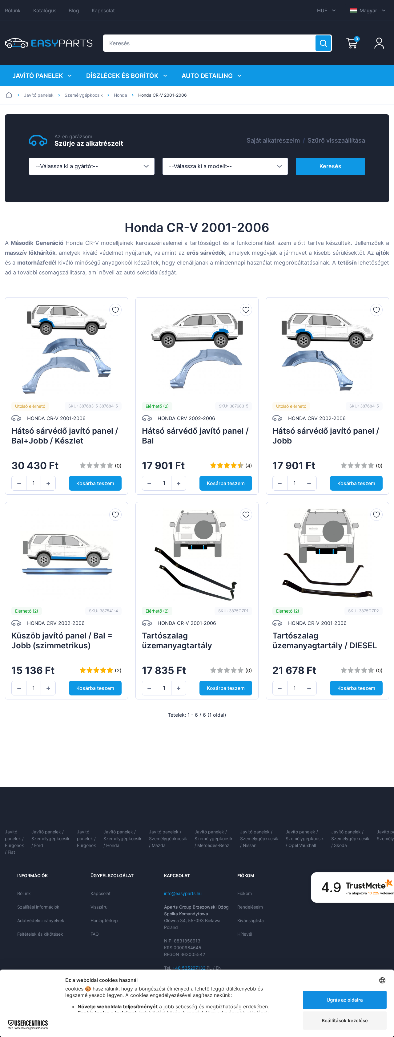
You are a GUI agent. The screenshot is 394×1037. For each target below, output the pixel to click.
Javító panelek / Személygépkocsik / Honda (122, 838)
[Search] (323, 43)
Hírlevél (244, 934)
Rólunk (13, 10)
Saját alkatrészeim (273, 140)
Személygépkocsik (84, 95)
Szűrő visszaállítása (336, 140)
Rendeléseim (250, 906)
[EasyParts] (49, 43)
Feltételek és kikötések (40, 934)
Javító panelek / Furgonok (86, 838)
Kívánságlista (250, 920)
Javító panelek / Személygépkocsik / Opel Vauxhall (305, 838)
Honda (120, 95)
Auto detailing (207, 75)
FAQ (94, 934)
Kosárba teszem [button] (95, 483)
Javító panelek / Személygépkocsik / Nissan (259, 838)
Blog (74, 10)
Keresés (330, 166)
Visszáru (98, 906)
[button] (19, 483)
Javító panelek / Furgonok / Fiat (14, 842)
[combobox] (92, 166)
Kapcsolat (103, 10)
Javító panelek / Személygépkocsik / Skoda (350, 838)
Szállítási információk (38, 906)
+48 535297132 (188, 967)
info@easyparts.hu (183, 893)
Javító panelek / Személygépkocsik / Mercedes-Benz (214, 838)
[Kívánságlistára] (115, 310)
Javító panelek (37, 75)
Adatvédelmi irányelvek (40, 920)
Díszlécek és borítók (122, 75)
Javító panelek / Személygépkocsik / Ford (50, 838)
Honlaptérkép (104, 920)
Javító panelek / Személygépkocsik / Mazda (168, 838)
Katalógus (44, 10)
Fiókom (244, 893)
